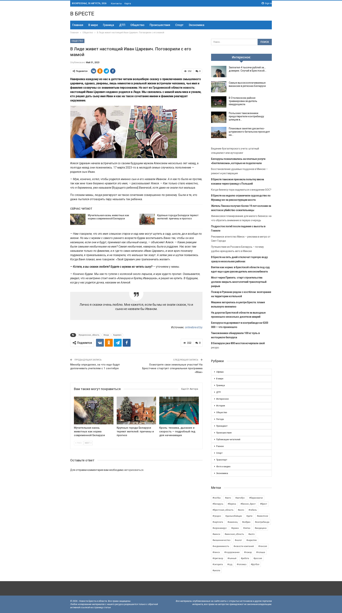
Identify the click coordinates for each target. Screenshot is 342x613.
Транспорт (221, 460)
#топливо (241, 564)
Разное (220, 446)
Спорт (179, 25)
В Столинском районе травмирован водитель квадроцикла (243, 101)
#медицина (260, 528)
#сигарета (218, 564)
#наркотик (251, 540)
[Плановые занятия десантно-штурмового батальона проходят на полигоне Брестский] (218, 132)
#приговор (218, 558)
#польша (260, 552)
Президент (221, 426)
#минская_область (234, 534)
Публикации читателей (228, 439)
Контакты (116, 3)
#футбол (255, 564)
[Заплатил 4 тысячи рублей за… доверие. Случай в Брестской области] (218, 71)
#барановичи (256, 498)
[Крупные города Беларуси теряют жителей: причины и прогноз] (147, 219)
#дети (249, 516)
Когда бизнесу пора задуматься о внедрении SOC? (241, 189)
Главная (77, 25)
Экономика (196, 25)
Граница (108, 25)
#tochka (217, 498)
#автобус (240, 498)
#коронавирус (220, 528)
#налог (238, 540)
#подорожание (232, 552)
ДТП (122, 25)
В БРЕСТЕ (82, 13)
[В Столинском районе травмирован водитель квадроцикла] (218, 102)
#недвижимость (221, 546)
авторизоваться (133, 470)
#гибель (252, 510)
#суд (229, 564)
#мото (251, 534)
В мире (93, 25)
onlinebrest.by (194, 327)
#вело (241, 510)
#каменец (232, 522)
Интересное (222, 399)
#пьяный (231, 558)
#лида (106, 335)
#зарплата (218, 522)
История (220, 405)
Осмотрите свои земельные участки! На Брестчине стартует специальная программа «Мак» (172, 368)
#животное (262, 516)
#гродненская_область (89, 335)
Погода (220, 419)
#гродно (217, 516)
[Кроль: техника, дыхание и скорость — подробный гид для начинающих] (179, 410)
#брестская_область (223, 510)
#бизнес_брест (248, 504)
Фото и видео (223, 466)
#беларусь (218, 504)
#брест (263, 504)
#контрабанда (262, 522)
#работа (245, 558)
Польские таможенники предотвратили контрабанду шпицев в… (246, 116)
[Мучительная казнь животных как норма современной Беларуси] (78, 219)
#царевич (117, 335)
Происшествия (160, 25)
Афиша (220, 372)
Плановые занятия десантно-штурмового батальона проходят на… (249, 131)
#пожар (248, 552)
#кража (235, 528)
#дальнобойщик (233, 516)
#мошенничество (221, 540)
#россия (257, 558)
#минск (216, 534)
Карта (128, 3)
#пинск (216, 552)
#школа (216, 570)
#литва (246, 528)
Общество (137, 25)
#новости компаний (244, 546)
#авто (228, 498)
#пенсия (262, 546)
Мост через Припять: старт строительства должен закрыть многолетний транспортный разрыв (238, 282)
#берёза (232, 504)
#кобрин (246, 522)
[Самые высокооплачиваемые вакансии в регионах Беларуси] (218, 87)
